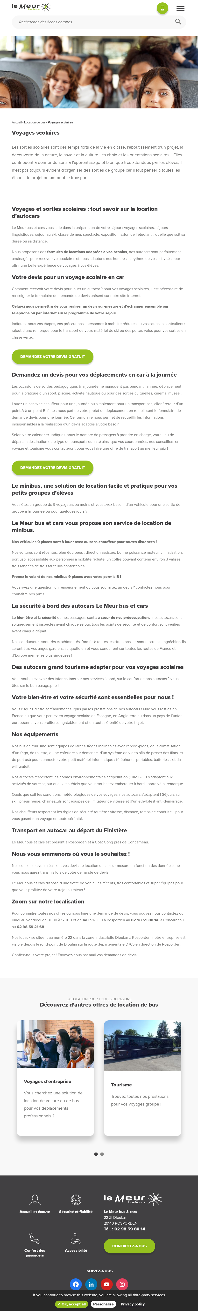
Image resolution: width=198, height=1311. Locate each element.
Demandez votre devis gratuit (52, 356)
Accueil (17, 122)
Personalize (103, 1304)
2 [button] (102, 1154)
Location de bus (34, 122)
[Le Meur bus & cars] (31, 7)
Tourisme (121, 1085)
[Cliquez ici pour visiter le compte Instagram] (122, 1284)
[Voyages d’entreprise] (55, 1044)
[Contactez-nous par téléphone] (162, 9)
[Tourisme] (142, 1045)
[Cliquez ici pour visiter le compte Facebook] (76, 1284)
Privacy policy (133, 1304)
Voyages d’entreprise (47, 1081)
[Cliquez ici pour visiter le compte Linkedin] (91, 1284)
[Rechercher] (178, 22)
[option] (55, 1078)
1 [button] (96, 1154)
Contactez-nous (129, 1246)
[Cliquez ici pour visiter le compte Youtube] (107, 1284)
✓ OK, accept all (71, 1304)
